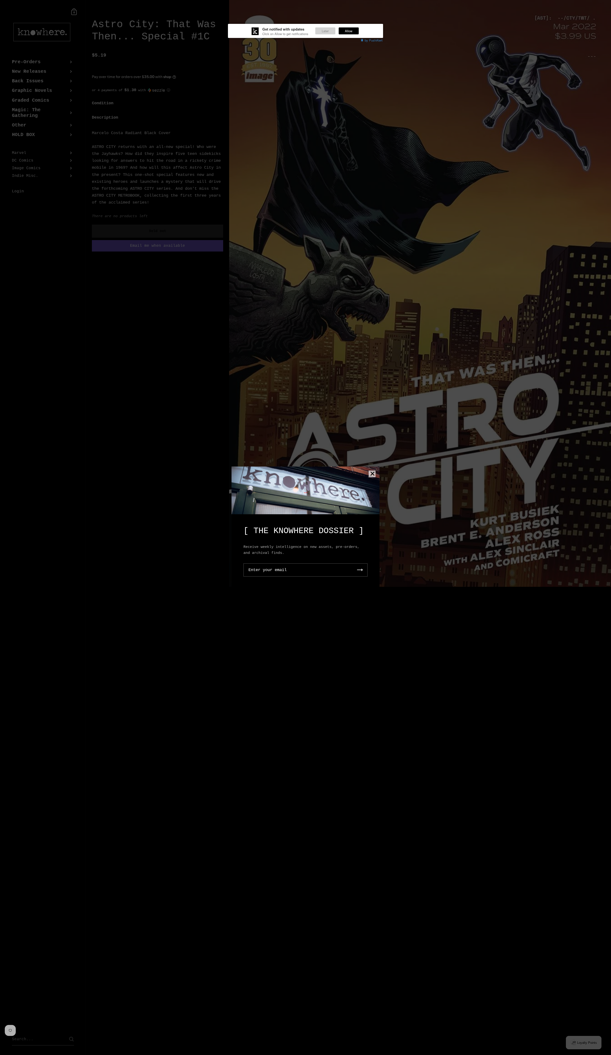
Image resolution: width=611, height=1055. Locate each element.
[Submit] (360, 570)
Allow (348, 31)
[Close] (372, 474)
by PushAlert (374, 40)
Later (325, 31)
